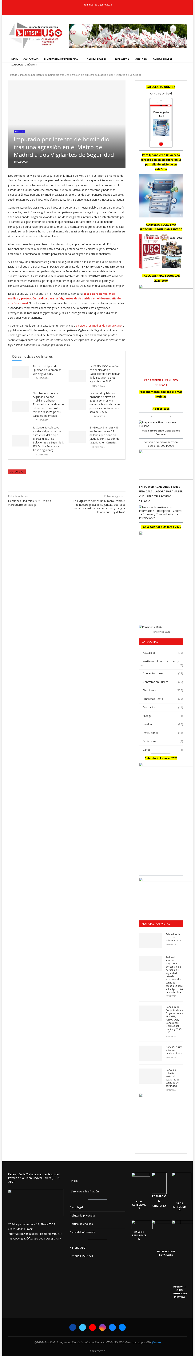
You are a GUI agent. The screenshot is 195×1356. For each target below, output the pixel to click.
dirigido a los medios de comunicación (99, 325)
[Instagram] (100, 10)
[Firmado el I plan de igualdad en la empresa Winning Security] (20, 372)
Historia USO (78, 1247)
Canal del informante (82, 1232)
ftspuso (156, 1342)
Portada (12, 74)
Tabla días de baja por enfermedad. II (173, 937)
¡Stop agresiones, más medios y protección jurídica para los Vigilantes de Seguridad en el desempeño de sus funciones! (64, 298)
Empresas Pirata (163, 699)
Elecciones (163, 690)
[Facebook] (85, 10)
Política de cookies (81, 1224)
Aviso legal (76, 1207)
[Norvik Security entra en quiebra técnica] (150, 1053)
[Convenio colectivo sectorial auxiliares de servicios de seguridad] (150, 1076)
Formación (163, 707)
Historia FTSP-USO (81, 1256)
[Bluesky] (105, 10)
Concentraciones (163, 673)
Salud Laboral (97, 59)
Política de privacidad (83, 1215)
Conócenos (30, 59)
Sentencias (163, 741)
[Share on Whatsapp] (70, 486)
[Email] (110, 10)
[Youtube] (95, 10)
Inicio (14, 59)
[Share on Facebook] (62, 486)
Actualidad (16, 471)
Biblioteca (122, 59)
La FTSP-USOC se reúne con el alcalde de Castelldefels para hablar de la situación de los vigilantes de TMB (105, 373)
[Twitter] (90, 10)
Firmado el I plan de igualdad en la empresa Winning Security (47, 370)
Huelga (163, 715)
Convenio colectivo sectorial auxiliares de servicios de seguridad (172, 1078)
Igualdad (141, 59)
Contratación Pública (163, 682)
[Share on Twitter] (66, 486)
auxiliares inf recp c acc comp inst (161, 663)
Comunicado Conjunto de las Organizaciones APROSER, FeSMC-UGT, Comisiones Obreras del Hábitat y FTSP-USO (174, 1020)
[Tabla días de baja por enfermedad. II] (150, 940)
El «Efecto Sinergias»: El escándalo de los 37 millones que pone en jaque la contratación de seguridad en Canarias (104, 435)
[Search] (185, 70)
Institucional (163, 733)
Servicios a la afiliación (85, 1191)
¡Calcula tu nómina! (24, 64)
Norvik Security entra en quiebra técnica (174, 1050)
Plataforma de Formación (61, 59)
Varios (163, 749)
